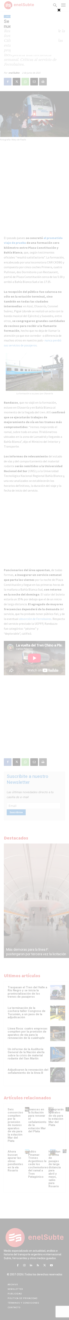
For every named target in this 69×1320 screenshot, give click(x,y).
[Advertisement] (34, 31)
